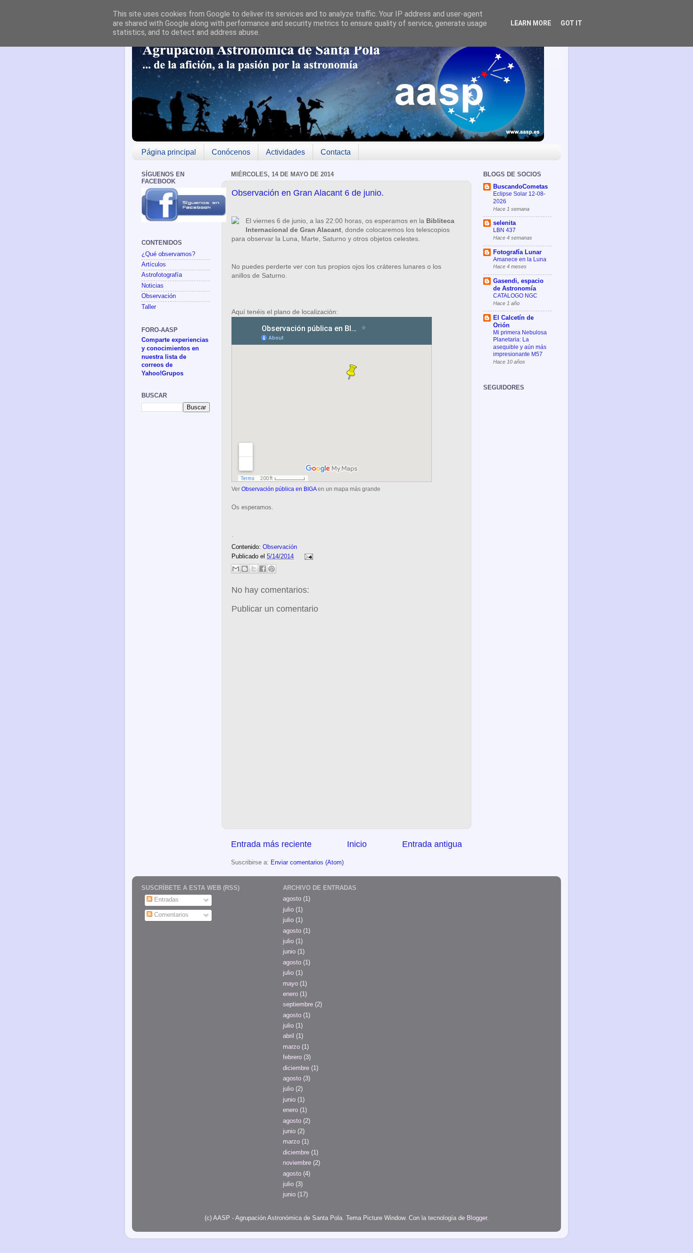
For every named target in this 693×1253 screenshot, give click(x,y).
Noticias (152, 285)
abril (288, 1036)
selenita (504, 223)
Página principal (168, 152)
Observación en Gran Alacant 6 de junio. (307, 193)
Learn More (531, 23)
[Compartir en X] (253, 568)
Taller (148, 307)
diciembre (296, 1068)
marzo (291, 1047)
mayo (290, 983)
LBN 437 (504, 230)
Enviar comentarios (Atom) (307, 862)
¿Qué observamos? (168, 254)
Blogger (477, 1218)
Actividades (285, 152)
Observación (280, 547)
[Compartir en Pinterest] (271, 568)
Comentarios (170, 915)
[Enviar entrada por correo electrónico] (307, 556)
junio (289, 951)
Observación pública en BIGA (278, 489)
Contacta (336, 152)
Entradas (165, 899)
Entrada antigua (432, 844)
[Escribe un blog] (244, 568)
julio (288, 909)
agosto (292, 899)
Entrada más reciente (271, 844)
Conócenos (231, 152)
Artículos (153, 264)
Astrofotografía (161, 275)
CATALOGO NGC (515, 295)
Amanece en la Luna (519, 259)
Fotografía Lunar (517, 252)
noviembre (297, 1163)
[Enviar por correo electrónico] (235, 568)
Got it (571, 23)
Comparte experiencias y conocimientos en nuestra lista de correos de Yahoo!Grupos (174, 357)
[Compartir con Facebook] (262, 568)
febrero (292, 1057)
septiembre (298, 1004)
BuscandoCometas (520, 186)
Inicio (357, 844)
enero (290, 994)
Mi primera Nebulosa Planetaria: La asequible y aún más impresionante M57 (520, 343)
